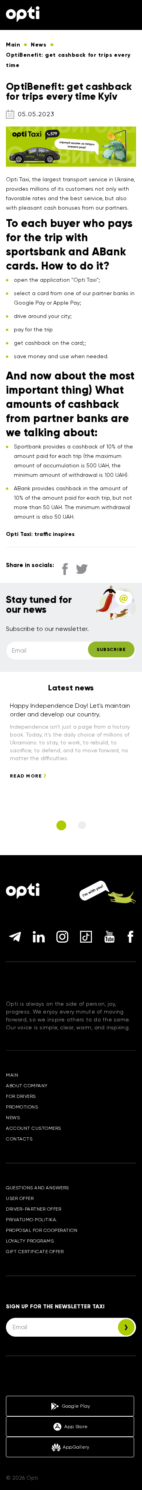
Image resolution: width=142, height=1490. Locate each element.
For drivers (21, 1096)
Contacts (19, 1139)
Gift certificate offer (35, 1251)
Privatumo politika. (32, 1219)
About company (27, 1085)
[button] (61, 825)
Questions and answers (37, 1188)
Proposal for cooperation (41, 1230)
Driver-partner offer (33, 1209)
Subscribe (111, 649)
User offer (20, 1198)
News (13, 1117)
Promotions (22, 1107)
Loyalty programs (30, 1241)
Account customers (33, 1128)
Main (12, 1075)
